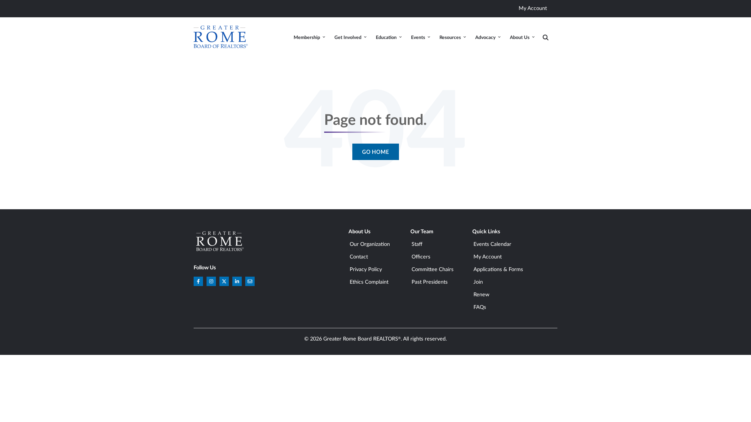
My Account (533, 8)
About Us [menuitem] (520, 37)
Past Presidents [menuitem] (430, 282)
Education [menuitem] (386, 37)
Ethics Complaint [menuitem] (369, 282)
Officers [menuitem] (421, 257)
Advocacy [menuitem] (485, 37)
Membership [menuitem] (307, 37)
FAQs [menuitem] (479, 307)
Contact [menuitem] (359, 257)
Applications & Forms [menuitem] (498, 269)
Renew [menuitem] (481, 294)
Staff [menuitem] (417, 244)
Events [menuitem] (418, 37)
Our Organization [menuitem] (370, 244)
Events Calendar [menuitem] (492, 244)
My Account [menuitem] (487, 257)
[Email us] (250, 281)
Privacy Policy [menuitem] (366, 269)
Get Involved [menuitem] (347, 37)
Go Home (375, 152)
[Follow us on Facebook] (198, 281)
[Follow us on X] (224, 281)
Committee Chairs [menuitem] (433, 269)
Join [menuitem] (478, 282)
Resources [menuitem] (450, 37)
